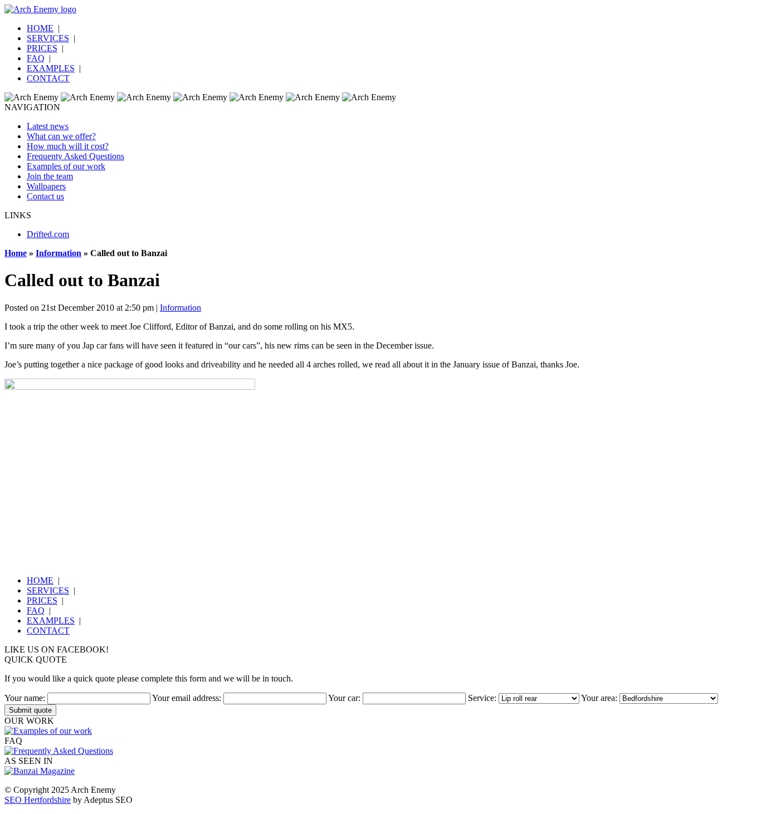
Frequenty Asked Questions (75, 156)
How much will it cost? (68, 146)
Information (58, 253)
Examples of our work (66, 166)
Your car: (344, 698)
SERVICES (48, 38)
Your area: (599, 698)
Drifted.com (48, 234)
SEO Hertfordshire (37, 800)
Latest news (48, 126)
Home (15, 253)
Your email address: (186, 698)
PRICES (42, 48)
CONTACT (48, 78)
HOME (40, 28)
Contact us (45, 196)
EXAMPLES (51, 68)
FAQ (36, 58)
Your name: (24, 698)
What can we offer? (61, 136)
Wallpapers (46, 186)
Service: (482, 698)
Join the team (50, 176)
